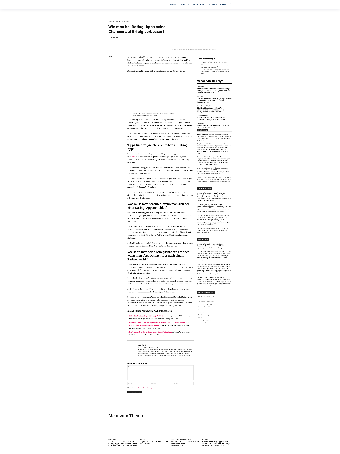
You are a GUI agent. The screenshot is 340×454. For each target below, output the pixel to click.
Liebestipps (201, 312)
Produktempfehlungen (204, 315)
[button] (231, 4)
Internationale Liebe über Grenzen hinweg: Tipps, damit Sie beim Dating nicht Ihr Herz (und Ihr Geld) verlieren (213, 90)
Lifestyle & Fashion (202, 115)
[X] (110, 65)
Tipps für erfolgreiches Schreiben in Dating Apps (214, 63)
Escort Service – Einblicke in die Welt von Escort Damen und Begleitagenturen (185, 443)
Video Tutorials (202, 323)
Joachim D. (142, 345)
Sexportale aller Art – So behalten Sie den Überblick (154, 443)
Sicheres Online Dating (204, 320)
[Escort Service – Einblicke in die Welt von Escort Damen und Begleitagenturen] (185, 429)
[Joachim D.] (131, 350)
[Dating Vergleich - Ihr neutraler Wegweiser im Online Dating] (123, 4)
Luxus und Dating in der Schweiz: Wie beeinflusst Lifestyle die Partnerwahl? (211, 119)
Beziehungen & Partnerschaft (206, 301)
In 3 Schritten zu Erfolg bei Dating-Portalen (146, 316)
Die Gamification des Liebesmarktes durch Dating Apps (150, 332)
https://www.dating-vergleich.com (148, 347)
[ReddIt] (110, 81)
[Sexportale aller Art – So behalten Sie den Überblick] (154, 429)
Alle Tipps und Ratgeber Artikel (206, 296)
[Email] (110, 86)
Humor (200, 309)
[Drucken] (110, 90)
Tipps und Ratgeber (114, 21)
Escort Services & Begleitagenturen (207, 106)
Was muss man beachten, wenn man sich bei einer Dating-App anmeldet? (215, 66)
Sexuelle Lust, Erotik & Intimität (207, 304)
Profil (133, 157)
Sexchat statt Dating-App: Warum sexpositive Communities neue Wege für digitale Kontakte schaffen (214, 100)
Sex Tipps (200, 96)
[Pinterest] (110, 69)
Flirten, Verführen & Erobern (206, 307)
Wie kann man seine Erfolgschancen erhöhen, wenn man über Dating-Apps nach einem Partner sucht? (215, 71)
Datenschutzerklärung (145, 388)
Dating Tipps (125, 21)
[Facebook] (110, 61)
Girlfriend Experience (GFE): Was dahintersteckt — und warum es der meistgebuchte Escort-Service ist (210, 110)
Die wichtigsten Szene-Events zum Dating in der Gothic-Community (214, 126)
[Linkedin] (110, 77)
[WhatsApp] (110, 73)
